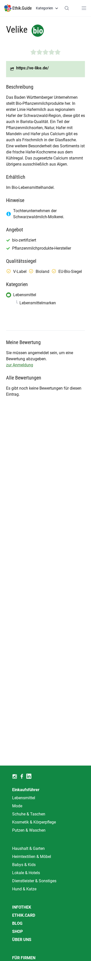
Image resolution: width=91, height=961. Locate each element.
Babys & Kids (24, 864)
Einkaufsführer (25, 789)
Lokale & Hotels (26, 872)
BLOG (17, 923)
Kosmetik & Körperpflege (34, 822)
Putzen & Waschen (29, 830)
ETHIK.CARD (23, 915)
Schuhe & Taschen (28, 814)
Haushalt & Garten (28, 848)
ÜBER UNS (21, 939)
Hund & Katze (24, 889)
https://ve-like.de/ (32, 68)
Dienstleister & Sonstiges (34, 880)
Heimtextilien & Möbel (31, 856)
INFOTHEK (21, 907)
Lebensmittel (23, 797)
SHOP (17, 931)
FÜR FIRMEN (23, 957)
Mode (17, 806)
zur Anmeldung (19, 365)
